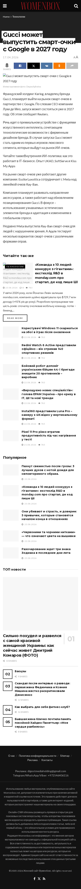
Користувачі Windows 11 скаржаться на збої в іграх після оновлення (50, 330)
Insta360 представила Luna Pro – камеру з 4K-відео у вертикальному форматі (49, 414)
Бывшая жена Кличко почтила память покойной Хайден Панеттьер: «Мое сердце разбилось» (43, 722)
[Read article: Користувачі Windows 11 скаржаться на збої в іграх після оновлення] (11, 332)
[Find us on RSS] (44, 879)
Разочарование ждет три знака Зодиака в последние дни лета (46, 551)
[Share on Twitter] (33, 66)
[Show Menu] (5, 6)
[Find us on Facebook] (34, 879)
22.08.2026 (30, 337)
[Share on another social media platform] (72, 66)
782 (42, 358)
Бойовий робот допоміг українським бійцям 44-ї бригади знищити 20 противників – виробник (48, 371)
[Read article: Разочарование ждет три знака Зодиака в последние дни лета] (11, 552)
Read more (17, 318)
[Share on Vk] (47, 66)
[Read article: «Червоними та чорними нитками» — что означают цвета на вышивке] (11, 535)
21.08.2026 (30, 445)
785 (42, 424)
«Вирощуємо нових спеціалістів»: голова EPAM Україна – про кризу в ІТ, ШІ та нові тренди (49, 394)
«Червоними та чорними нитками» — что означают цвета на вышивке (49, 534)
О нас (11, 755)
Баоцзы (20, 671)
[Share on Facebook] (20, 66)
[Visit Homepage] (40, 6)
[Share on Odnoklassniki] (59, 66)
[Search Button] (76, 6)
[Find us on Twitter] (39, 879)
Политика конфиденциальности (37, 755)
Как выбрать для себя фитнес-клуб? (42, 707)
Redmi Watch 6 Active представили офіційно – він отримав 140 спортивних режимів (49, 349)
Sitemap (65, 755)
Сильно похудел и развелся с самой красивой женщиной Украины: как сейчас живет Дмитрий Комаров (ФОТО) (32, 645)
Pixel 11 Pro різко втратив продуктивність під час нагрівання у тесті (49, 435)
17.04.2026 (11, 57)
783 (30, 287)
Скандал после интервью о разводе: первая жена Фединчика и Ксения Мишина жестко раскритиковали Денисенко (42, 689)
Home (6, 16)
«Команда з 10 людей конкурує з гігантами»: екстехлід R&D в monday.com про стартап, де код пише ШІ (56, 273)
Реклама (32, 760)
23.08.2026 (11, 287)
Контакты (46, 760)
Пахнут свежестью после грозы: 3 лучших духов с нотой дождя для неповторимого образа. (48, 470)
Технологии (18, 16)
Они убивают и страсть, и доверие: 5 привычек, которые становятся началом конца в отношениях (49, 515)
